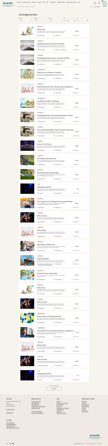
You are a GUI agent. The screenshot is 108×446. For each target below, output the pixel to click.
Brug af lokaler (60, 405)
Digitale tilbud (61, 2)
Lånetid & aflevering (61, 413)
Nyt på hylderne (85, 405)
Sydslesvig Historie (71, 2)
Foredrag (84, 410)
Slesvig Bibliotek (35, 403)
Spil (47, 2)
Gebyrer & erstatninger (62, 403)
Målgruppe (36, 18)
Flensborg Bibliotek (36, 401)
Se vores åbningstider (36, 411)
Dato (64, 18)
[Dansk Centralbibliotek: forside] (8, 4)
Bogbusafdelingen (35, 408)
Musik (39, 2)
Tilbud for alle (85, 411)
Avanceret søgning (97, 6)
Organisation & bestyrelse (63, 408)
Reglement (59, 411)
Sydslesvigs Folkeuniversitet (12, 428)
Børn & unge (26, 2)
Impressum (99, 443)
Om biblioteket (60, 410)
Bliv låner (59, 401)
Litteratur (33, 2)
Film (43, 2)
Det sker (19, 2)
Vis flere (54, 389)
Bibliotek (20, 18)
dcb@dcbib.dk (9, 413)
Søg (77, 18)
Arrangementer (85, 406)
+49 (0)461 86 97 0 (10, 409)
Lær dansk (84, 403)
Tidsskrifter (53, 2)
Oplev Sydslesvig (10, 423)
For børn (84, 408)
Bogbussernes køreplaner (37, 413)
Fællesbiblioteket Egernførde (38, 406)
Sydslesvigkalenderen (11, 424)
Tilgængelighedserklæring (79, 443)
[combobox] (54, 6)
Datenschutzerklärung (90, 443)
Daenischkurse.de (10, 426)
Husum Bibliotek (35, 405)
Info (79, 2)
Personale (59, 406)
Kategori (50, 18)
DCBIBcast (84, 401)
